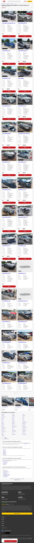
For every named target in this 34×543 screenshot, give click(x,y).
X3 (3, 9)
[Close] (16, 539)
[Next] (19, 393)
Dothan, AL (4, 464)
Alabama (3, 414)
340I (18, 9)
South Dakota (14, 431)
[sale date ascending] (29, 7)
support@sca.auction (15, 535)
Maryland (13, 422)
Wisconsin (3, 435)
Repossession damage (6, 474)
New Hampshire (14, 426)
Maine (2, 422)
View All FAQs (7, 438)
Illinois (2, 419)
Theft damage (5, 476)
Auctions (3, 521)
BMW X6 (4, 453)
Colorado (23, 415)
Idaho (23, 418)
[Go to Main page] (4, 1)
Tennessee (23, 431)
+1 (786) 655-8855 (4, 535)
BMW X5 (4, 449)
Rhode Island (24, 430)
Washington (13, 434)
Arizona (23, 414)
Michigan (3, 423)
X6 (31, 9)
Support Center (16, 479)
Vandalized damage (6, 475)
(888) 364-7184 (9, 535)
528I (12, 9)
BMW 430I (4, 454)
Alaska (13, 414)
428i (25, 9)
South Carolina (4, 431)
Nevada (3, 426)
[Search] (20, 1)
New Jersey (24, 426)
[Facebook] (3, 527)
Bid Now (9, 63)
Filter (4, 7)
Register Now (30, 1)
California (13, 415)
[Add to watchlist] (15, 12)
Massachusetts (24, 422)
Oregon (3, 430)
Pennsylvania (14, 430)
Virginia (3, 434)
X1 (5, 9)
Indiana (13, 419)
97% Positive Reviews (5, 502)
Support (3, 525)
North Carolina (24, 427)
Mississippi (23, 423)
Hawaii (13, 418)
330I (28, 9)
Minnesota (13, 423)
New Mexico (3, 427)
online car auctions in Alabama (6, 460)
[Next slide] (15, 16)
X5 (15, 9)
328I (9, 9)
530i (21, 9)
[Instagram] (2, 527)
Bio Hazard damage (6, 471)
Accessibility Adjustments (7, 530)
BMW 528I (4, 452)
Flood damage (5, 470)
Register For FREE (17, 513)
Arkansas (3, 415)
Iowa (23, 419)
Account (3, 523)
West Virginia (24, 434)
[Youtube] (6, 527)
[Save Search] (31, 7)
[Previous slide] (3, 16)
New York (13, 427)
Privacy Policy (30, 538)
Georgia (3, 418)
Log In (25, 1)
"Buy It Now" (25, 443)
